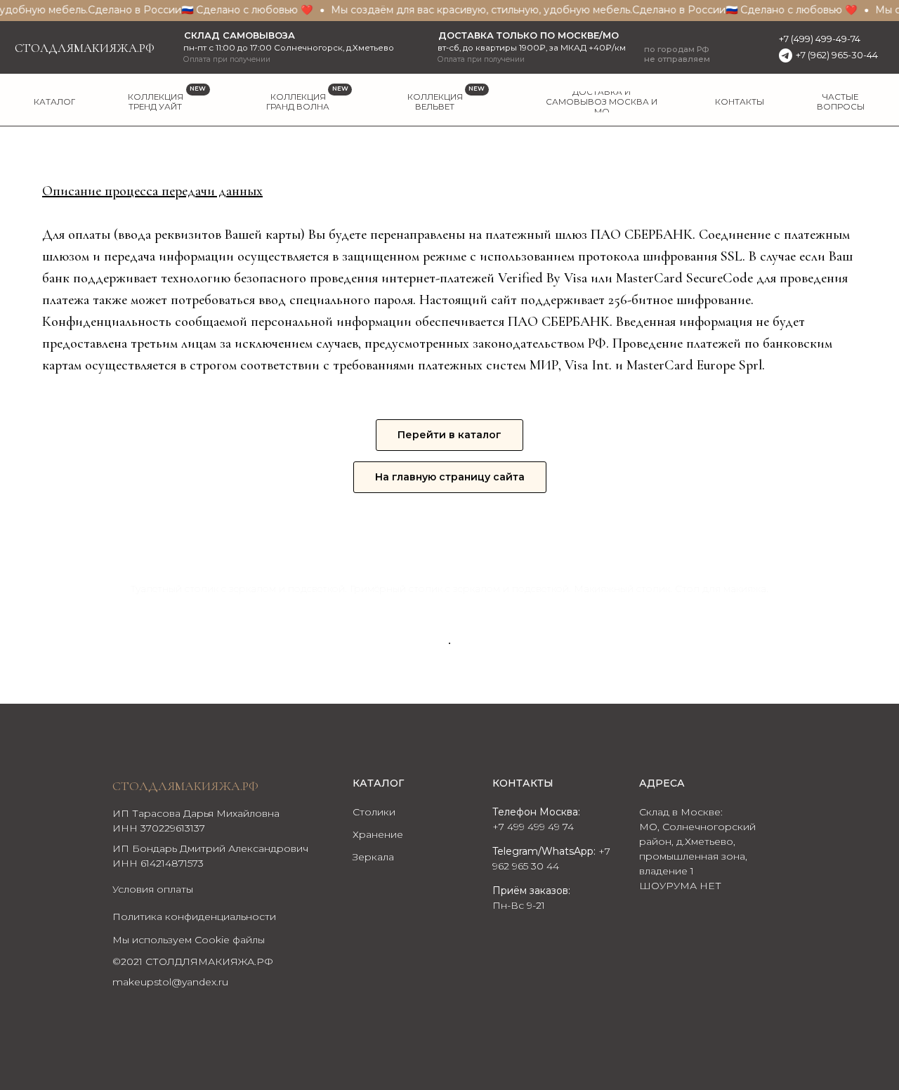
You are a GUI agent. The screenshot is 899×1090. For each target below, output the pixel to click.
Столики (374, 812)
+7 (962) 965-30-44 (837, 55)
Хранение (378, 834)
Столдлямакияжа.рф (85, 48)
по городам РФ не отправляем (677, 54)
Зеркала (373, 857)
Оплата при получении (481, 59)
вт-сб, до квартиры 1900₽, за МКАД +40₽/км (532, 48)
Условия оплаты (152, 889)
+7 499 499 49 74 (533, 826)
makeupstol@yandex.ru (170, 982)
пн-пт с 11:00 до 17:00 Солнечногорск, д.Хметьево (288, 48)
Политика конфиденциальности (194, 916)
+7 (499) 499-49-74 (819, 39)
